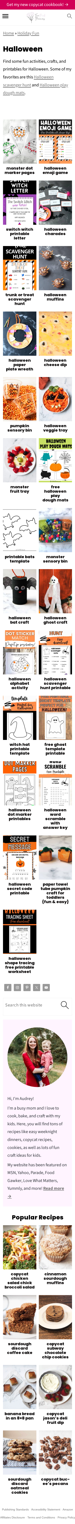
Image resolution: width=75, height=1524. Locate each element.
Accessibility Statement (45, 1509)
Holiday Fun (28, 33)
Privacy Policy (66, 1517)
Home (8, 33)
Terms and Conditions (41, 1517)
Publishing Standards (15, 1509)
